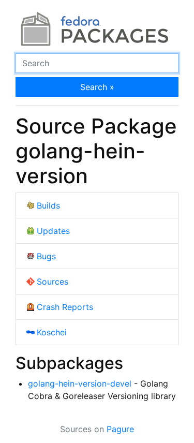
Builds (48, 205)
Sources (52, 281)
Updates (53, 231)
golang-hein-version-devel (79, 383)
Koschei (52, 332)
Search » (97, 87)
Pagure (120, 429)
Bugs (46, 256)
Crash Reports (65, 307)
